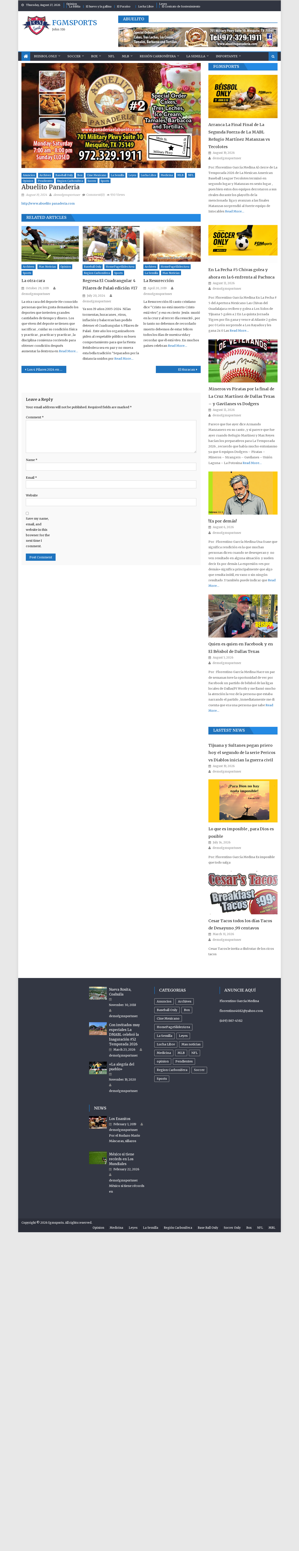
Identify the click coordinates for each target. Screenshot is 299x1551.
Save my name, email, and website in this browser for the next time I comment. (38, 532)
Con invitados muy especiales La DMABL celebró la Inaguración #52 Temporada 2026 (124, 1034)
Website (32, 495)
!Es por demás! (222, 521)
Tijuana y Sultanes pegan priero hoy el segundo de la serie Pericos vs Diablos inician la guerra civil (241, 753)
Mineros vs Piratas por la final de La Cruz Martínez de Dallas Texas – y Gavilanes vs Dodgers (241, 396)
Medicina (167, 175)
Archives (45, 175)
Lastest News (229, 730)
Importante (226, 56)
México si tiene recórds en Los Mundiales (121, 1159)
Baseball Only (64, 175)
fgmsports (74, 22)
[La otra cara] (50, 244)
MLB (125, 56)
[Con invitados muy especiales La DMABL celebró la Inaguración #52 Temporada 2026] (98, 1028)
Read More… (68, 351)
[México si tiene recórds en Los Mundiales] (98, 1157)
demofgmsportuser (66, 195)
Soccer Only (232, 1228)
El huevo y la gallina (98, 6)
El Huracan (186, 370)
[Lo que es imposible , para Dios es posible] (243, 800)
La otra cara (33, 280)
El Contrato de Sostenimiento (181, 6)
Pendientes (45, 180)
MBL (272, 1228)
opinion (28, 180)
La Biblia (74, 6)
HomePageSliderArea (120, 266)
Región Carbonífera (158, 56)
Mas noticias (47, 266)
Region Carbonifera (70, 180)
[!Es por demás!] (243, 493)
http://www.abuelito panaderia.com (48, 203)
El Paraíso (123, 6)
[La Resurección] (172, 244)
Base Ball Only (208, 1228)
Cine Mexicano (96, 175)
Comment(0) (95, 195)
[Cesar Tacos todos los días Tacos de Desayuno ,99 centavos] (243, 892)
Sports (105, 180)
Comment (35, 417)
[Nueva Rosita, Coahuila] (98, 993)
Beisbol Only (45, 56)
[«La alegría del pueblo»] (98, 1068)
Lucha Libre (146, 6)
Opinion (71, 3)
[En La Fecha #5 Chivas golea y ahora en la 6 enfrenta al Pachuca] (243, 241)
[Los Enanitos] (98, 1122)
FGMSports (226, 66)
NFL (111, 56)
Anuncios (29, 175)
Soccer (74, 56)
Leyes (163, 3)
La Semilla (195, 56)
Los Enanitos (119, 1119)
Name (31, 460)
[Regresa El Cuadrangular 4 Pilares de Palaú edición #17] (111, 244)
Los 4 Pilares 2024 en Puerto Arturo (46, 370)
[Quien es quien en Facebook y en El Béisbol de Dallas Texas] (243, 616)
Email (31, 478)
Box (94, 56)
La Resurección (158, 280)
